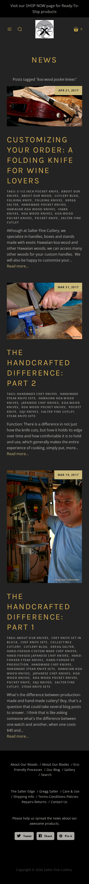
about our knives (32, 638)
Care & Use (71, 791)
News (44, 60)
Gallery (69, 769)
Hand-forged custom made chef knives (42, 651)
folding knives (48, 200)
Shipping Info (23, 796)
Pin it (68, 836)
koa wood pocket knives (43, 407)
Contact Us (59, 802)
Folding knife (19, 200)
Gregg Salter (62, 647)
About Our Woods (24, 764)
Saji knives (28, 412)
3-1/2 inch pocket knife (37, 191)
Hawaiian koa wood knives (31, 209)
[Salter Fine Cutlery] (44, 29)
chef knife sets (34, 642)
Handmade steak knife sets (31, 669)
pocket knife (46, 218)
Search (46, 775)
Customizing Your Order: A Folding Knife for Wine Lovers (40, 160)
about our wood (36, 196)
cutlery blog (66, 196)
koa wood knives (36, 213)
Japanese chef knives (40, 403)
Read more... (18, 266)
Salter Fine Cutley (57, 412)
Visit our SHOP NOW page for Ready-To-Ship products (44, 8)
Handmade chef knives (37, 394)
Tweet (27, 836)
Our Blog (53, 769)
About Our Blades (55, 764)
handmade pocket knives (43, 205)
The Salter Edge (23, 791)
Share (48, 836)
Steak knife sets (21, 416)
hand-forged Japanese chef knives (38, 656)
